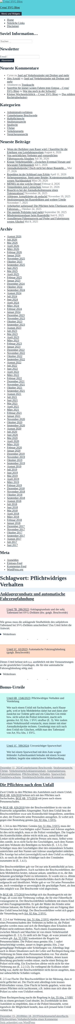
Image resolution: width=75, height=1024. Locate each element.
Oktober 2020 (14, 422)
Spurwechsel (58, 774)
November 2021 (16, 384)
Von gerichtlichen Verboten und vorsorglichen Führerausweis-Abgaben (32, 157)
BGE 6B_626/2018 (11, 795)
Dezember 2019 (16, 453)
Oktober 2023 (14, 321)
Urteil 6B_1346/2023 (18, 698)
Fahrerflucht (61, 1016)
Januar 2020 (13, 450)
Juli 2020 (12, 431)
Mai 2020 (12, 438)
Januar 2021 (13, 416)
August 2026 (14, 236)
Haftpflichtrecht (15, 118)
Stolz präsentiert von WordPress (17, 1022)
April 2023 (13, 337)
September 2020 (16, 425)
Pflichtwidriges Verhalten (36, 774)
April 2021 (13, 406)
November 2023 (16, 318)
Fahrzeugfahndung (10, 774)
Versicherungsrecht (17, 134)
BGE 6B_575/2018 (26, 798)
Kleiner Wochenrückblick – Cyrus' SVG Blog (32, 94)
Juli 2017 (12, 542)
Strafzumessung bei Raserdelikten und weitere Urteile (36, 199)
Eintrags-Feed (14, 563)
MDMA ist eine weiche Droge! (24, 183)
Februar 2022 (14, 378)
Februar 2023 (14, 343)
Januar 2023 (13, 346)
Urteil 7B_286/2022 (18, 609)
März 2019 (13, 482)
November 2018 (16, 491)
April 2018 (13, 513)
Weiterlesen (9, 634)
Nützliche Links (16, 23)
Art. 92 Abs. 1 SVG (45, 820)
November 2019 (16, 456)
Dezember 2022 (16, 349)
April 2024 (13, 302)
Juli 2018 (12, 504)
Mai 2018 (12, 510)
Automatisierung (56, 770)
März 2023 (13, 340)
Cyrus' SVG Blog (10, 7)
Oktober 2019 (14, 460)
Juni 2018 (12, 507)
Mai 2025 (12, 271)
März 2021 (13, 409)
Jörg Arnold (13, 78)
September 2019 (16, 463)
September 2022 (16, 359)
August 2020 (14, 428)
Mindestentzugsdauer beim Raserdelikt (28, 215)
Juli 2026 (12, 239)
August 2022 (14, 362)
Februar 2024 (14, 308)
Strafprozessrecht (16, 121)
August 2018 (14, 501)
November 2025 (16, 258)
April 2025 (13, 274)
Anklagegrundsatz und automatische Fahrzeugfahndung (32, 596)
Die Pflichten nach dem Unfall (27, 784)
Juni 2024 (12, 299)
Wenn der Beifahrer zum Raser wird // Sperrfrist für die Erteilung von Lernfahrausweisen (37, 151)
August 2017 (14, 538)
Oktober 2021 (14, 387)
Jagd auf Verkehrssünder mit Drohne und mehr (43, 75)
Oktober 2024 (14, 286)
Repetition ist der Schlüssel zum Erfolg (28, 174)
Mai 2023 (12, 334)
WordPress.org (15, 569)
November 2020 (16, 419)
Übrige (11, 128)
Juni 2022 (12, 368)
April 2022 (13, 371)
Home (10, 19)
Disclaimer (13, 26)
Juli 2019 (12, 469)
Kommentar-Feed (16, 566)
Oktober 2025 (14, 261)
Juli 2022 (12, 365)
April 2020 (13, 441)
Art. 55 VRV (20, 938)
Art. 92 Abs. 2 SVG (35, 913)
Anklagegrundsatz (36, 770)
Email (3, 56)
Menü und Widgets (10, 13)
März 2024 (13, 305)
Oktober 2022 (14, 356)
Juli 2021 (12, 397)
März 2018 (13, 516)
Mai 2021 (12, 403)
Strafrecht (12, 124)
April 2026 (13, 245)
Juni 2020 (12, 434)
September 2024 (16, 290)
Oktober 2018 (14, 494)
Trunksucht (28, 84)
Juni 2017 (12, 545)
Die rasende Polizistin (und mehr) (25, 212)
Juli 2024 (12, 296)
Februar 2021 (14, 412)
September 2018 (16, 497)
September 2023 (16, 324)
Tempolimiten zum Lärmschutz (24, 186)
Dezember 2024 (16, 283)
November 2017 (16, 529)
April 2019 (13, 479)
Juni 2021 (12, 400)
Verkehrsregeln (15, 131)
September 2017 (16, 535)
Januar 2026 (13, 255)
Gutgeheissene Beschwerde (22, 115)
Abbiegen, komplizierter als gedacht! (27, 196)
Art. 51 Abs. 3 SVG (49, 826)
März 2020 (13, 444)
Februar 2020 (14, 447)
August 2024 (14, 293)
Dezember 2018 (16, 488)
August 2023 (14, 327)
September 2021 (16, 390)
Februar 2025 (14, 277)
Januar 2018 (13, 523)
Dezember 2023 (16, 315)
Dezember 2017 (16, 526)
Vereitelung (28, 777)
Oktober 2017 (14, 532)
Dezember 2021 (16, 381)
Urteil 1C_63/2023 (17, 649)
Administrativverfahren (19, 112)
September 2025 (16, 264)
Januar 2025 (13, 280)
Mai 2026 (12, 242)
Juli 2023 (12, 330)
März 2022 (13, 375)
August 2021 (14, 393)
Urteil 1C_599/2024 (18, 745)
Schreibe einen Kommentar (50, 777)
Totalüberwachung (10, 777)
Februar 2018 (14, 519)
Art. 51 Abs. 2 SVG (38, 919)
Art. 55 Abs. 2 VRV (62, 997)
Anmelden (12, 560)
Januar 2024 (13, 312)
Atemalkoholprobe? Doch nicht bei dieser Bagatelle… (37, 168)
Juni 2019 (12, 472)
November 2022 (16, 353)
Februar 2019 (14, 485)
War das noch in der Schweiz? (39, 91)
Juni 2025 (12, 267)
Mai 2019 (12, 475)
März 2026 (13, 249)
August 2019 (14, 466)
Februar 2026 (14, 252)
